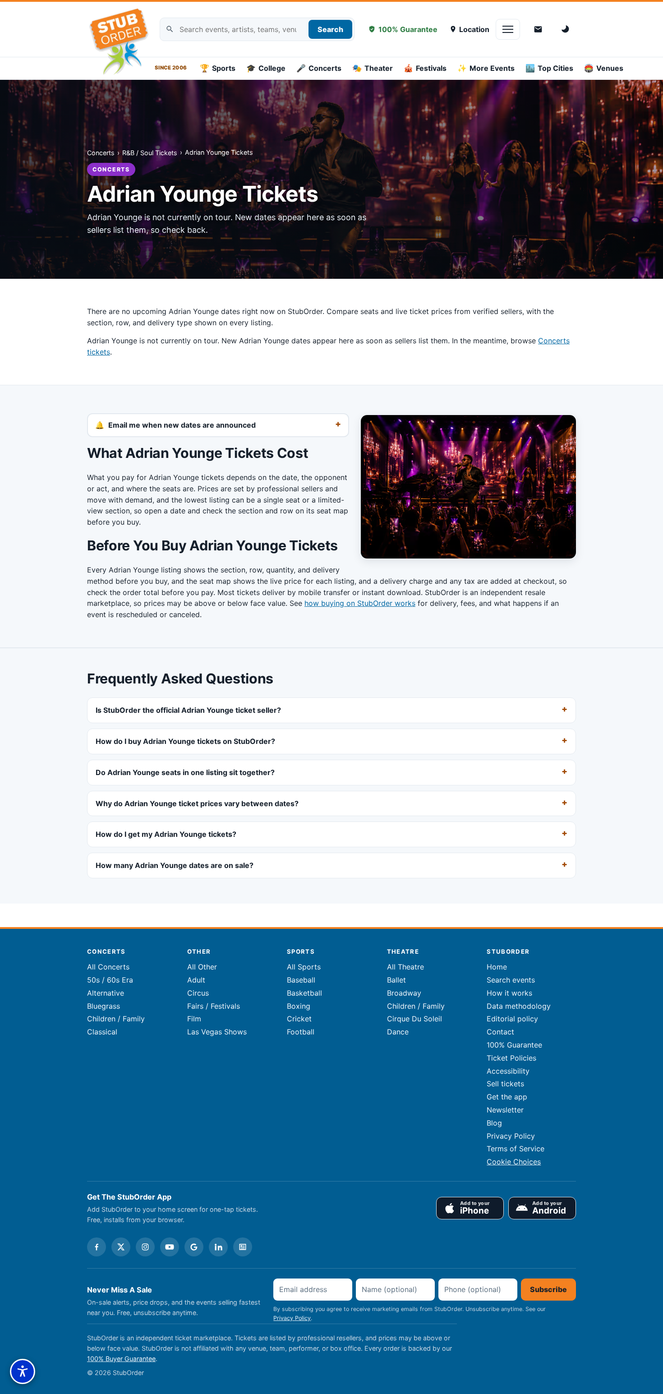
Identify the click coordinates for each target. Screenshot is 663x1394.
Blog (494, 1122)
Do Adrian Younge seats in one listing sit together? (185, 772)
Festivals (425, 68)
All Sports (304, 966)
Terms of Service (515, 1148)
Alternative (105, 992)
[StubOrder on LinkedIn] (218, 1246)
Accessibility (508, 1071)
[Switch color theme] (566, 29)
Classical (102, 1031)
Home (497, 966)
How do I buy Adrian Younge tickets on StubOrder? (185, 741)
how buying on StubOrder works (359, 603)
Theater (372, 68)
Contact (500, 1031)
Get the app (507, 1096)
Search (330, 29)
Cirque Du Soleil (414, 1018)
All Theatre (405, 966)
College (265, 68)
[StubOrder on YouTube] (169, 1246)
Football (300, 1031)
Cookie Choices (514, 1161)
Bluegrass (103, 1006)
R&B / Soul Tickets (149, 153)
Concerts (318, 68)
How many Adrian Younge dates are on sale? (174, 865)
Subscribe (548, 1289)
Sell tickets (505, 1083)
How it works (509, 992)
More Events (486, 68)
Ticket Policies (511, 1057)
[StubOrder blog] (242, 1246)
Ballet (396, 979)
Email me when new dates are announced (182, 424)
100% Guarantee (407, 29)
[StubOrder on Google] (193, 1246)
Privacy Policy (511, 1135)
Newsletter (505, 1109)
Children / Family (116, 1018)
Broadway (404, 992)
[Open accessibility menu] (22, 1371)
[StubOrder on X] (120, 1246)
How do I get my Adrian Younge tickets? (166, 834)
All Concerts (108, 966)
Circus (198, 992)
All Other (202, 966)
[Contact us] (538, 29)
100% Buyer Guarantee (121, 1358)
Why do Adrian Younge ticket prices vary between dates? (197, 803)
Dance (398, 1031)
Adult (196, 979)
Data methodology (519, 1006)
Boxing (298, 1006)
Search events (511, 979)
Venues (603, 68)
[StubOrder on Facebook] (96, 1246)
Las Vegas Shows (217, 1031)
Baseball (301, 979)
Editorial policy (512, 1018)
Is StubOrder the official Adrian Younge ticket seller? (188, 710)
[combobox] (257, 30)
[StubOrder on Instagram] (145, 1246)
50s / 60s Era (110, 979)
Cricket (299, 1018)
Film (194, 1018)
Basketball (304, 992)
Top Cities (549, 68)
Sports (217, 68)
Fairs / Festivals (213, 1006)
